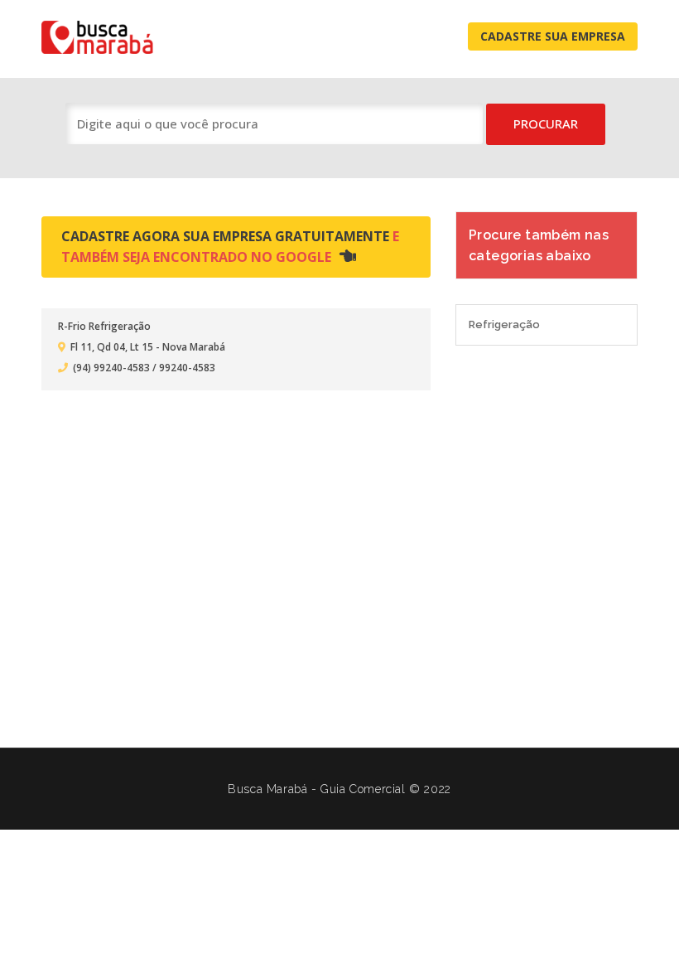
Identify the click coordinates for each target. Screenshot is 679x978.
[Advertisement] (339, 557)
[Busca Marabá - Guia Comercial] (106, 36)
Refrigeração (504, 324)
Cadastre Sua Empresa (552, 36)
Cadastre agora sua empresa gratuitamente (230, 246)
